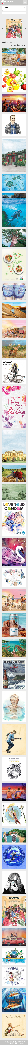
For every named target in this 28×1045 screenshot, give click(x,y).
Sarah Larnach (7, 42)
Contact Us (22, 1043)
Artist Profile (13, 45)
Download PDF (22, 45)
